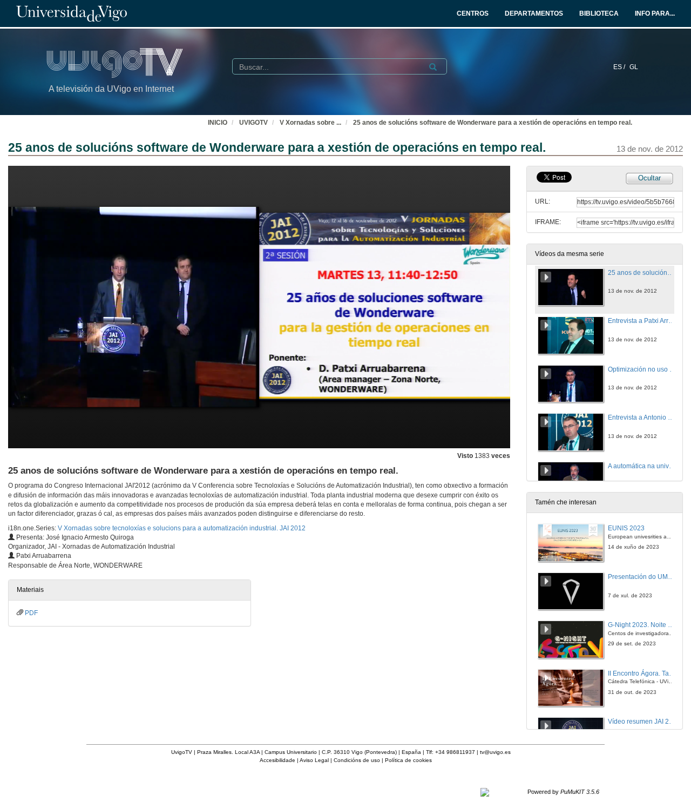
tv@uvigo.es (495, 752)
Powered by (563, 791)
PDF (31, 613)
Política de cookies (408, 760)
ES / (620, 67)
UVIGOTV (253, 122)
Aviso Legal (314, 760)
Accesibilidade (277, 760)
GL (633, 67)
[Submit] (433, 67)
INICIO (217, 122)
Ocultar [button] (649, 178)
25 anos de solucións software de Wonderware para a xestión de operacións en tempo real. (492, 122)
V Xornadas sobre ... (310, 122)
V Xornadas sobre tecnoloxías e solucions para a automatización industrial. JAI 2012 (182, 528)
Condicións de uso (357, 760)
